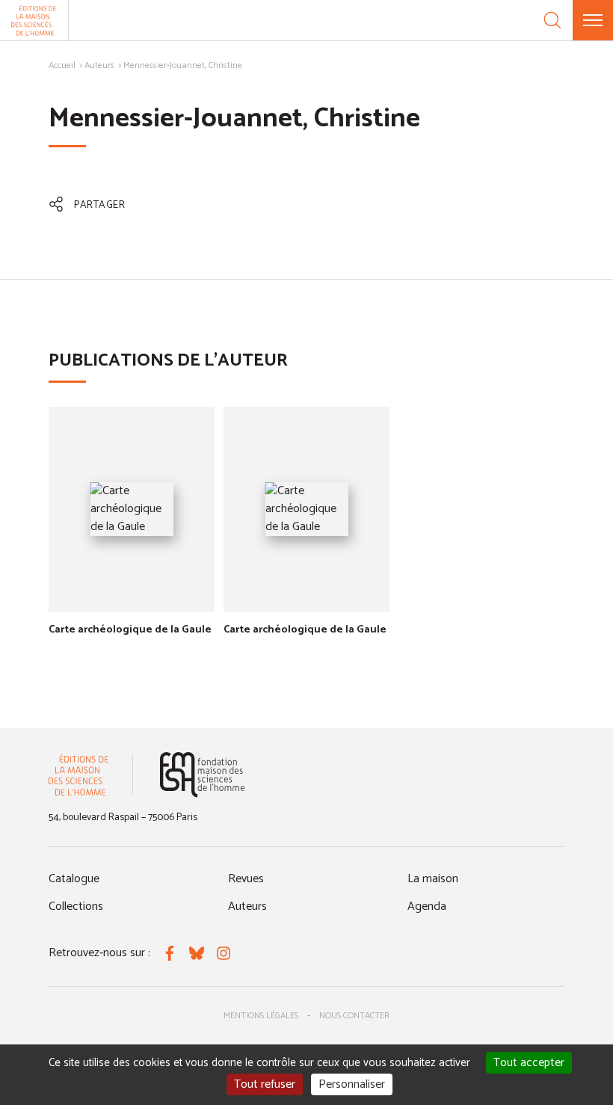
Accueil (62, 65)
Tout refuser (264, 1084)
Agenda (426, 906)
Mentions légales (261, 1016)
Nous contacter (354, 1016)
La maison (432, 879)
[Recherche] (552, 20)
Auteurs (99, 65)
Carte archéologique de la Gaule (130, 629)
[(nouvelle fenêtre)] (202, 775)
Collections (76, 906)
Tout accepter (528, 1063)
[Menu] (593, 20)
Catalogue (74, 879)
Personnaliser (351, 1084)
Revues (246, 879)
